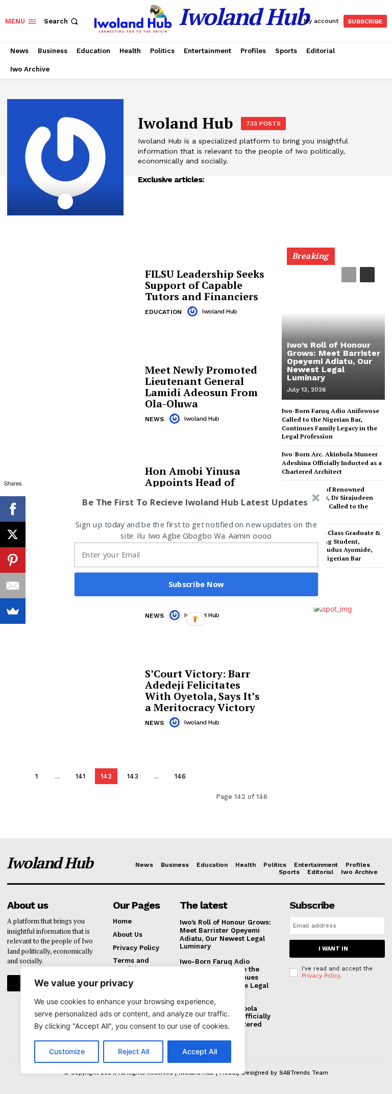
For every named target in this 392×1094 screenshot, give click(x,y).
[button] (195, 502)
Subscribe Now (196, 584)
